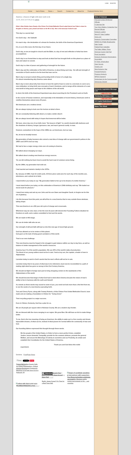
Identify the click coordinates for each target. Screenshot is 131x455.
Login (106, 3)
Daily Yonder (99, 44)
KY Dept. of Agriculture (102, 61)
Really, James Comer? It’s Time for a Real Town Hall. (53, 382)
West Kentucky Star (101, 69)
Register (113, 3)
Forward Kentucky (100, 71)
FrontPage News (29, 354)
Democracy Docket (101, 81)
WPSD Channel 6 (100, 77)
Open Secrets (99, 64)
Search (59, 11)
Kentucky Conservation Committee (106, 39)
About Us (80, 11)
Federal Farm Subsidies (102, 47)
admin (37, 20)
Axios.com (98, 37)
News (50, 11)
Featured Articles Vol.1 (95, 11)
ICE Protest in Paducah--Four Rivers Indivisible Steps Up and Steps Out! (52, 375)
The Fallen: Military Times (103, 49)
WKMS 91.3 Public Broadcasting (105, 42)
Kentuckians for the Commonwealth (106, 79)
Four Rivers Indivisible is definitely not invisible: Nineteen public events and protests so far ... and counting (78, 380)
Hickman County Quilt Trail (103, 52)
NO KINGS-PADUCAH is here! (25, 385)
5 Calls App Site (100, 24)
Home (30, 11)
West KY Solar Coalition (102, 34)
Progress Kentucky (101, 74)
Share (20, 360)
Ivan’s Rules (40, 11)
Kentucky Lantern (100, 32)
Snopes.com (99, 67)
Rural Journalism (100, 54)
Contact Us (70, 11)
